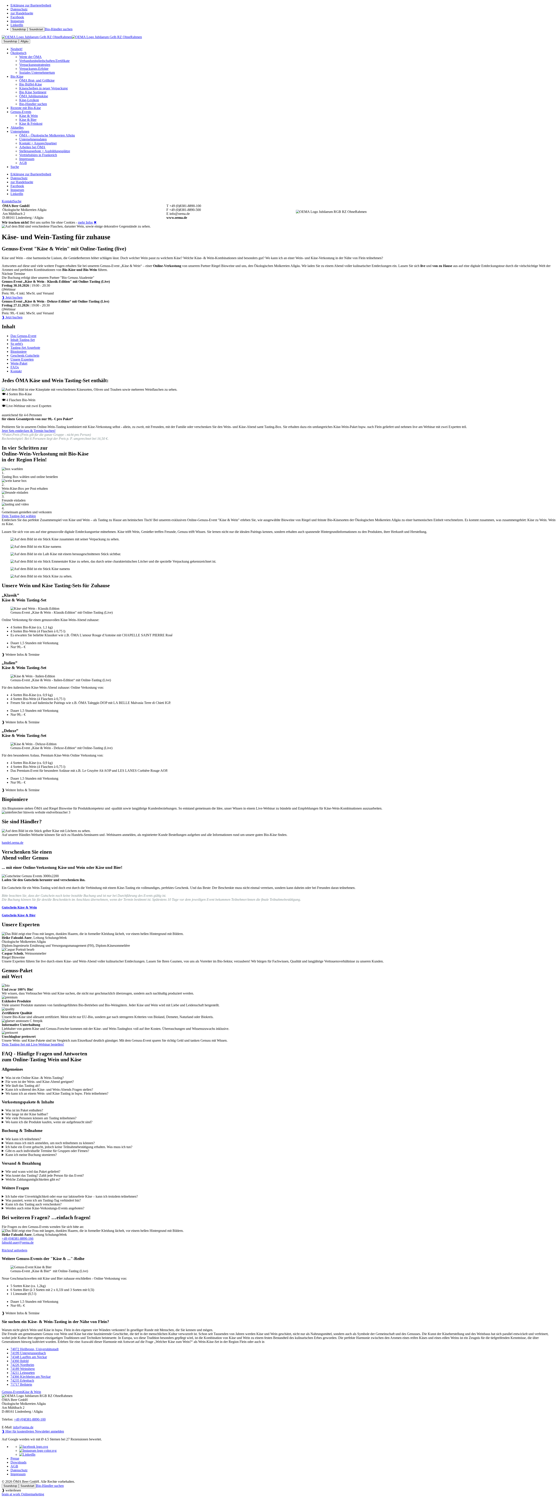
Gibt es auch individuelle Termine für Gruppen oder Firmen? (47, 1151)
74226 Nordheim (22, 1365)
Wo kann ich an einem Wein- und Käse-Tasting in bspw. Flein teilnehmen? (56, 1093)
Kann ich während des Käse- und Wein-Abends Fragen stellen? (49, 1089)
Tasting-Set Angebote (25, 347)
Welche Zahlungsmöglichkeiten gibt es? (32, 1179)
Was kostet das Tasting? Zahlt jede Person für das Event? (44, 1175)
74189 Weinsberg (22, 1369)
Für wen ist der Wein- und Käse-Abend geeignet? (39, 1082)
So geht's (16, 344)
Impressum (18, 1474)
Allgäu (24, 41)
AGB (14, 1466)
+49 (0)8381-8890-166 (17, 1238)
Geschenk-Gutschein (24, 355)
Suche (17, 201)
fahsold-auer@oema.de (18, 1242)
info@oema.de (23, 1427)
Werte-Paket (18, 363)
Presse (14, 1458)
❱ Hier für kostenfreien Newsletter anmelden (33, 1431)
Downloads (18, 1462)
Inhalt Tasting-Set (22, 340)
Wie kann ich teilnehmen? (23, 1139)
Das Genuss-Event (23, 336)
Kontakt (7, 201)
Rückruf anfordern (14, 1250)
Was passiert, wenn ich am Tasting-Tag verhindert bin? (43, 1200)
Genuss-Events (20, 112)
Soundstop (19, 29)
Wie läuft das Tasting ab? (22, 1085)
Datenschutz (19, 1470)
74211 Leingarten (22, 1373)
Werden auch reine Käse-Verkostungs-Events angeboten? (44, 1208)
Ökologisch (18, 53)
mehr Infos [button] (85, 222)
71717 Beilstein (21, 1384)
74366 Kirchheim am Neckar (30, 1376)
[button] (279, 632)
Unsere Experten (22, 359)
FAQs (14, 367)
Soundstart (36, 29)
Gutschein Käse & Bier (19, 915)
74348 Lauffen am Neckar (28, 1357)
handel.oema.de (12, 842)
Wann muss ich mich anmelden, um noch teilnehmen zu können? (50, 1143)
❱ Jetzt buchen (12, 297)
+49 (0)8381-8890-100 (30, 1419)
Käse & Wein (31, 1392)
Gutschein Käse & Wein (19, 907)
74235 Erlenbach (22, 1380)
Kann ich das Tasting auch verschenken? (33, 1204)
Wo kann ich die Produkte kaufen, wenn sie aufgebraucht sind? (48, 1122)
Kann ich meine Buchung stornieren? (31, 1155)
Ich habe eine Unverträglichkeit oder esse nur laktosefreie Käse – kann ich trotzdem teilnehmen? (71, 1196)
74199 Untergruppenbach (28, 1353)
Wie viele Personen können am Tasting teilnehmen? (40, 1118)
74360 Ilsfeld (19, 1361)
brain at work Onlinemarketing (23, 1494)
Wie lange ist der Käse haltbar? (26, 1114)
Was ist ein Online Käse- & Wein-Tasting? (34, 1078)
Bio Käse (16, 76)
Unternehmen (19, 131)
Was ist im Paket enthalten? (24, 1110)
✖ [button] (95, 222)
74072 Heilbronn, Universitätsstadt (34, 1349)
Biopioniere (18, 351)
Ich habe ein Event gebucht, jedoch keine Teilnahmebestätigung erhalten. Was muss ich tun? (68, 1147)
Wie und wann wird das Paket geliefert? (32, 1171)
